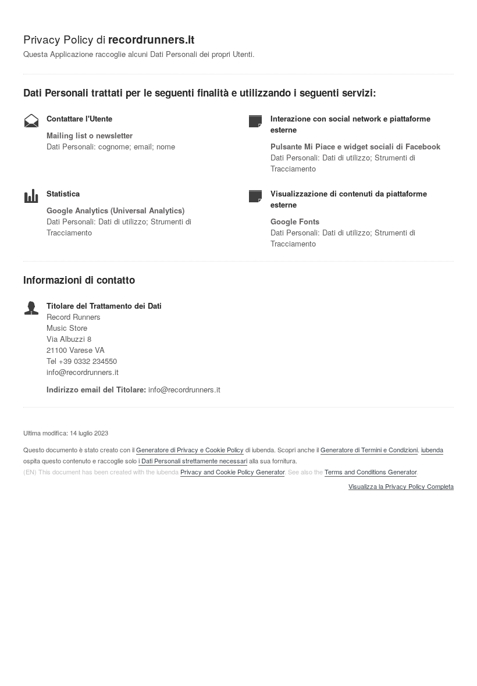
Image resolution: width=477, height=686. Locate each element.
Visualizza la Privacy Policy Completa (401, 486)
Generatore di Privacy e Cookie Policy (190, 449)
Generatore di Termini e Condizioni (369, 449)
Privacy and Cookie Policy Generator (232, 471)
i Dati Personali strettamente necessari (192, 460)
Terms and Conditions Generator (371, 471)
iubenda (432, 449)
